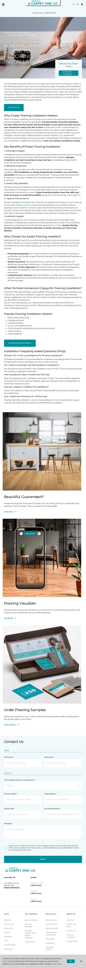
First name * (9, 757)
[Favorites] (78, 4)
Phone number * (10, 794)
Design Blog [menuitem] (30, 942)
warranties (66, 262)
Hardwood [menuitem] (8, 928)
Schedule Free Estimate (20, 343)
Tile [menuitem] (5, 941)
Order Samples (10, 725)
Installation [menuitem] (50, 943)
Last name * (49, 757)
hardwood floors (23, 205)
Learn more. (57, 964)
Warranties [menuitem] (50, 939)
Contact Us (14, 107)
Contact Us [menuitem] (71, 931)
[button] (74, 4)
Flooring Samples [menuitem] (28, 925)
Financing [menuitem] (8, 949)
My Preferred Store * (52, 808)
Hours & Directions (12, 888)
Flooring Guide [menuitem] (52, 928)
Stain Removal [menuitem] (51, 920)
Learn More (8, 512)
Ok (71, 961)
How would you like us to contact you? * (19, 780)
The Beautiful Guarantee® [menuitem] (51, 933)
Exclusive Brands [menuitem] (49, 948)
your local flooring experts (65, 89)
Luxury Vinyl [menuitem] (9, 924)
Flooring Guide (23, 32)
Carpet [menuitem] (7, 932)
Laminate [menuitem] (8, 937)
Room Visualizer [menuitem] (31, 920)
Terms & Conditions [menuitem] (71, 936)
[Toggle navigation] (3, 4)
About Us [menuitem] (70, 920)
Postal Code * (9, 808)
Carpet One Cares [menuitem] (71, 925)
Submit (43, 859)
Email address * (50, 794)
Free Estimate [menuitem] (9, 945)
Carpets (32, 208)
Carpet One (8, 32)
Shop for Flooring (67, 73)
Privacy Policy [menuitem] (72, 941)
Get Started (8, 618)
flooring (36, 119)
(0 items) (82, 4)
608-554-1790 (50, 13)
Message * (8, 823)
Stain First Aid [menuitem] (51, 924)
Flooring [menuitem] (7, 920)
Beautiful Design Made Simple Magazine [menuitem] (30, 934)
